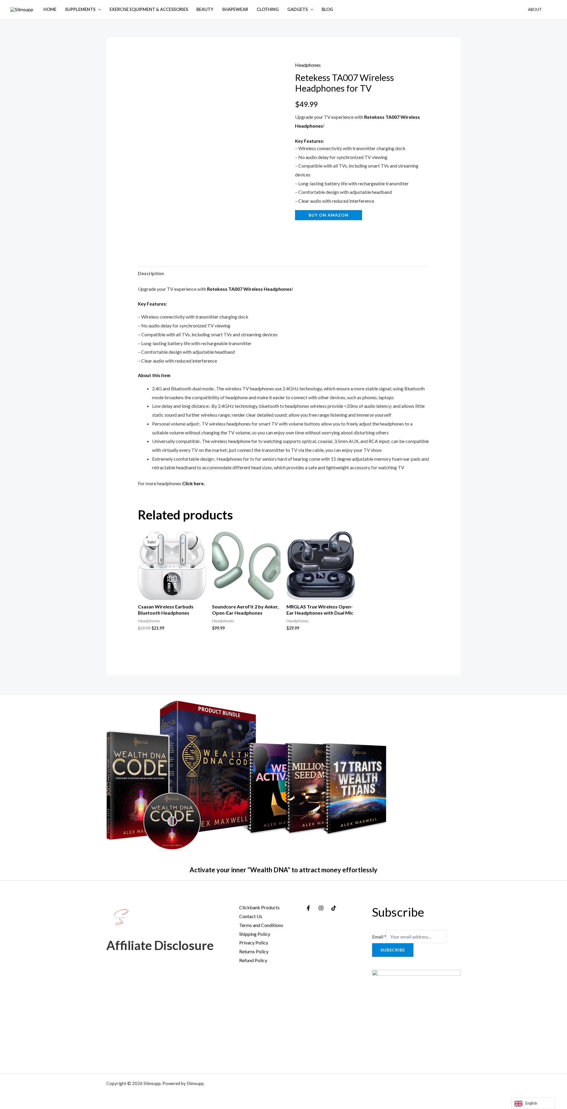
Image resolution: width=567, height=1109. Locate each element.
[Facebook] (308, 908)
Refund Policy (253, 960)
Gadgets (297, 9)
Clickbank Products (259, 907)
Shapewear (235, 9)
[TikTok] (333, 908)
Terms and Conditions (261, 925)
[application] (98, 9)
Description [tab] (151, 273)
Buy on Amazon (328, 214)
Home (49, 9)
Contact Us (250, 916)
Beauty (205, 9)
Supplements (80, 9)
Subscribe (392, 949)
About (535, 9)
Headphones (308, 65)
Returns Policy (253, 951)
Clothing (268, 9)
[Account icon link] (554, 9)
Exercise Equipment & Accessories (149, 9)
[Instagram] (321, 908)
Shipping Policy (254, 934)
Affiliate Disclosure (160, 945)
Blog (327, 9)
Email (379, 936)
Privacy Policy (253, 942)
